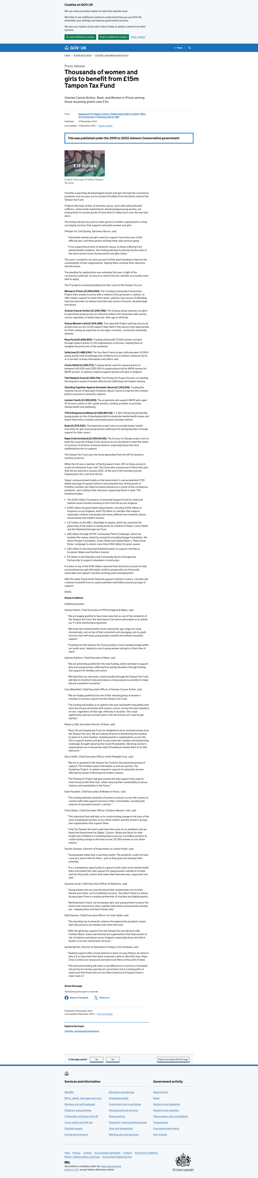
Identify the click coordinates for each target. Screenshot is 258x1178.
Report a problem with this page (173, 1059)
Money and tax (117, 1116)
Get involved (160, 1134)
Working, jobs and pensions (124, 1134)
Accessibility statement (107, 1152)
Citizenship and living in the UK (81, 1116)
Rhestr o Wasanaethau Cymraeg (82, 1156)
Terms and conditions (146, 1152)
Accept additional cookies (80, 36)
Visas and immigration (121, 1128)
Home (67, 55)
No (115, 1059)
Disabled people (73, 1128)
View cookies (138, 37)
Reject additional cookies (113, 36)
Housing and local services (123, 1110)
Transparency (160, 1122)
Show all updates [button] (105, 1014)
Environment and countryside (125, 1104)
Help (67, 1152)
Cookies (87, 1152)
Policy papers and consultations (170, 1116)
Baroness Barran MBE (108, 117)
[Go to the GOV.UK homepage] (75, 47)
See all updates (105, 125)
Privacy (76, 1152)
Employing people (118, 1098)
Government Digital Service (117, 1156)
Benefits (69, 1092)
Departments (160, 1092)
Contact (127, 1152)
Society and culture (83, 55)
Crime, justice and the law (78, 1122)
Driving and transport (76, 1134)
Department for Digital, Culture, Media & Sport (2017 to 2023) (108, 114)
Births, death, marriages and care (82, 1098)
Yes (99, 1059)
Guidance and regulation (166, 1104)
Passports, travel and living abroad (128, 1122)
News (156, 1098)
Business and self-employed (79, 1104)
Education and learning (121, 1092)
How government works (166, 1128)
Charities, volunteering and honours (111, 55)
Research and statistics (166, 1110)
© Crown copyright (183, 1169)
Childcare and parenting (77, 1110)
